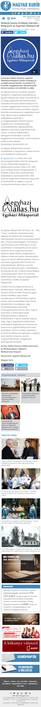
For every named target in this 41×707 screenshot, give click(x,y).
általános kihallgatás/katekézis (15, 609)
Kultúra (20, 686)
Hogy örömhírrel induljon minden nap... (15, 559)
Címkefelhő (8, 586)
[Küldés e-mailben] (7, 370)
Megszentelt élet (19, 684)
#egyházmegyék (9, 375)
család (24, 604)
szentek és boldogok (18, 601)
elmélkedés (28, 599)
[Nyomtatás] (21, 370)
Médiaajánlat (15, 703)
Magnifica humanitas (11, 604)
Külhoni (32, 681)
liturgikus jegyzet (22, 596)
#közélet (22, 375)
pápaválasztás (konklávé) (13, 599)
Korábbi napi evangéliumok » (29, 581)
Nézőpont (33, 684)
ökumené (23, 593)
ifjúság (30, 601)
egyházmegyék (10, 593)
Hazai (4, 29)
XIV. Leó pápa (22, 681)
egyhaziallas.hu (10, 158)
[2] (20, 74)
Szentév (6, 601)
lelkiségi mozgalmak (11, 590)
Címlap (6, 681)
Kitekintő (6, 684)
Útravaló (33, 596)
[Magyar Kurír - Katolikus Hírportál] (20, 10)
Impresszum (6, 703)
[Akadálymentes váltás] (13, 14)
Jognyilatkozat (25, 703)
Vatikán (32, 590)
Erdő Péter (24, 590)
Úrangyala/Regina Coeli (21, 607)
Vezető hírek (9, 435)
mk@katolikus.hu (25, 699)
